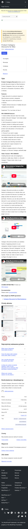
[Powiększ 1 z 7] (11, 307)
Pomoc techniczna (6, 485)
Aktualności (4, 473)
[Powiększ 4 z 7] (24, 307)
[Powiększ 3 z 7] (11, 334)
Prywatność (4, 478)
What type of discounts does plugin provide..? (7, 349)
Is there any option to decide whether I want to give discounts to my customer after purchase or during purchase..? (9, 367)
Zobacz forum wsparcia (7, 450)
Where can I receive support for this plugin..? (7, 374)
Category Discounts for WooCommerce (15, 299)
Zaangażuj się (18, 482)
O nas (3, 470)
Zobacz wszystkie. (22, 439)
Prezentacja (18, 470)
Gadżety (18, 490)
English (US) (24, 415)
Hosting (3, 475)
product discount (22, 418)
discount (16, 418)
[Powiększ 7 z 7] (24, 333)
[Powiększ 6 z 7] (24, 324)
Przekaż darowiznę (20, 487)
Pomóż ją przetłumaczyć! (14, 11)
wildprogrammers (9, 49)
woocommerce (22, 421)
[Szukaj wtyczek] (16, 16)
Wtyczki (17, 475)
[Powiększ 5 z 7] (24, 313)
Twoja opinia (4, 439)
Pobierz (4, 53)
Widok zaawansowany (7, 428)
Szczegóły (6, 58)
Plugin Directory (5, 6)
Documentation (13, 292)
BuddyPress (5, 502)
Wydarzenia (18, 485)
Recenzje (5, 62)
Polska (6, 509)
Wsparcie (5, 73)
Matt (3, 497)
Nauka (3, 482)
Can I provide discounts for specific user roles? (7, 360)
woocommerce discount (21, 424)
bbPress (4, 500)
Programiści (4, 487)
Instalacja (5, 66)
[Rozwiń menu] (25, 2)
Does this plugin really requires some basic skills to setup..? (9, 354)
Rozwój (5, 70)
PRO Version (4, 287)
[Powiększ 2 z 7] (11, 322)
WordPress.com (6, 495)
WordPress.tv (5, 490)
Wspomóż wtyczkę (6, 461)
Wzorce (17, 478)
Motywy (17, 473)
